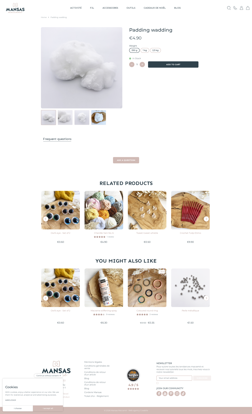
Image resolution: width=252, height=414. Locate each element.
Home (44, 17)
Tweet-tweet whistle (147, 233)
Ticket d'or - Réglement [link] (96, 396)
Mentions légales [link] (93, 362)
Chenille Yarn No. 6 (104, 233)
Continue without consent (47, 376)
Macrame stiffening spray (104, 310)
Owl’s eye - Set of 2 (60, 233)
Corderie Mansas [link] (93, 392)
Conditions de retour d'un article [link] (95, 373)
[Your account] (241, 8)
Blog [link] (86, 378)
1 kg (145, 50)
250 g (134, 50)
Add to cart (173, 64)
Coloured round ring (147, 310)
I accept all (48, 408)
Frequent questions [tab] (57, 139)
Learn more (10, 400)
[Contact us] (235, 8)
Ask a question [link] (126, 160)
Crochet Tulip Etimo (190, 233)
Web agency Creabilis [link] (138, 410)
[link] (248, 8)
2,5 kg (155, 50)
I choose (18, 408)
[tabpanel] (126, 156)
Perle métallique (190, 310)
